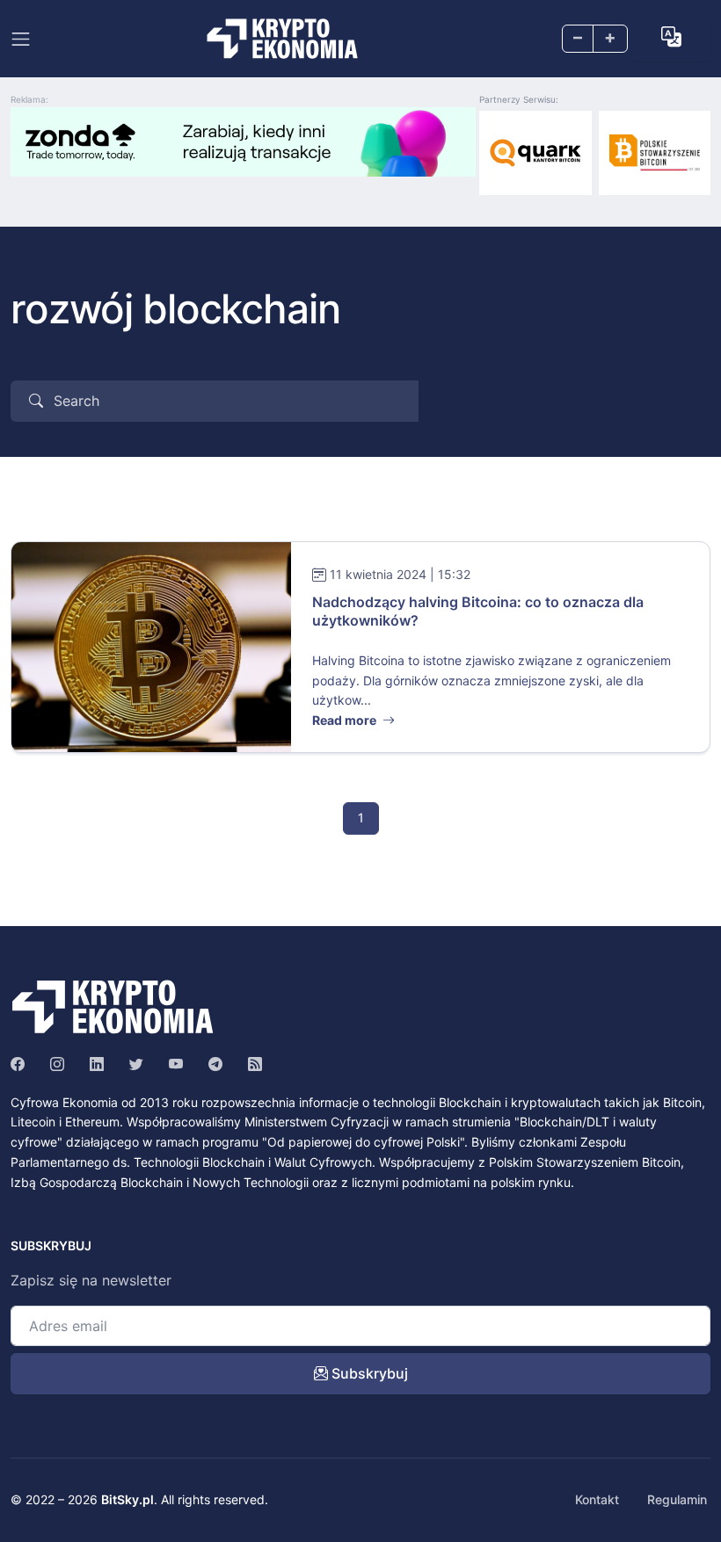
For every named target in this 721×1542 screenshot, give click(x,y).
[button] (671, 37)
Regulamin (677, 1499)
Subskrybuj (368, 1373)
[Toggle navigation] (21, 39)
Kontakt (597, 1499)
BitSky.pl (127, 1499)
